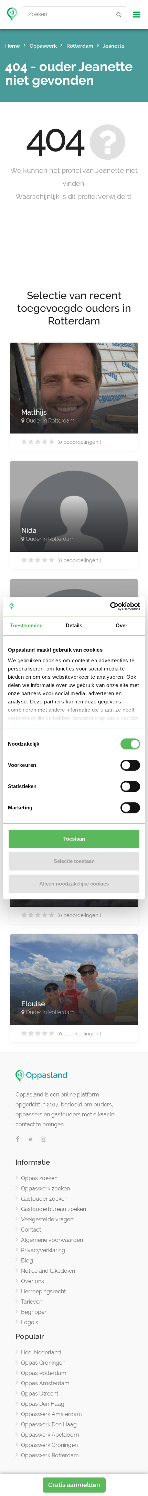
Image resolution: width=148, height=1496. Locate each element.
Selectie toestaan (74, 861)
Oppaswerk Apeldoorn (50, 1435)
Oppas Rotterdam (43, 1373)
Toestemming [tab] (26, 625)
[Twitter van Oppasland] (30, 1140)
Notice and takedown (48, 1271)
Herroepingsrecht (43, 1291)
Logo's (29, 1322)
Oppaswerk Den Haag (49, 1424)
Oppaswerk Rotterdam (50, 1455)
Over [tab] (121, 625)
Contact (31, 1229)
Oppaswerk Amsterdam (51, 1414)
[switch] (130, 765)
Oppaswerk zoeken (45, 1188)
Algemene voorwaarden (52, 1240)
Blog (27, 1260)
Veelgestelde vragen (47, 1219)
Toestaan (74, 839)
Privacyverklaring (43, 1250)
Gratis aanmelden (74, 1484)
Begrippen (34, 1312)
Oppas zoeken (39, 1178)
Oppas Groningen (43, 1363)
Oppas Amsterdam (45, 1383)
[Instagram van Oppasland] (43, 1140)
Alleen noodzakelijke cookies (74, 884)
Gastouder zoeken (44, 1199)
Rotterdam (79, 46)
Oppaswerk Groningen (49, 1445)
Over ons (32, 1281)
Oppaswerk (43, 46)
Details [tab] (74, 625)
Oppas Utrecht (39, 1393)
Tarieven (31, 1301)
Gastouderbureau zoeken (53, 1209)
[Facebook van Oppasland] (17, 1140)
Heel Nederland (41, 1352)
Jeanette (114, 46)
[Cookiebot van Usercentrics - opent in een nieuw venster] (110, 606)
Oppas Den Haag (42, 1404)
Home (12, 46)
